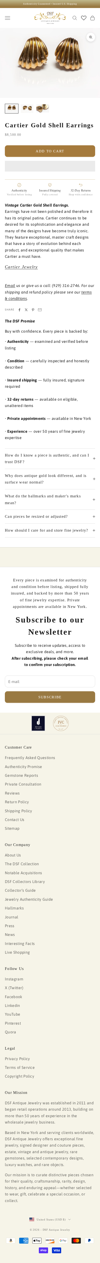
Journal (11, 917)
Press (10, 926)
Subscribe (50, 697)
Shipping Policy (18, 811)
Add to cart (50, 151)
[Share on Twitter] (26, 310)
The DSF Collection (22, 864)
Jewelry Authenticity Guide (29, 899)
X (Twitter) (14, 988)
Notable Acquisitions (23, 873)
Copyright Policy (19, 1076)
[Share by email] (40, 310)
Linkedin (12, 1005)
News (10, 934)
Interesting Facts (20, 943)
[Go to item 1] (11, 108)
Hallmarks (14, 908)
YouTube (12, 1014)
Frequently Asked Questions (30, 757)
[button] (50, 166)
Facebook (13, 997)
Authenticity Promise (23, 766)
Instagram (14, 979)
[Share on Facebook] (19, 310)
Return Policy (17, 802)
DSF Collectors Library (25, 881)
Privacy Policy (17, 1058)
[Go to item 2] (27, 108)
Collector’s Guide (20, 890)
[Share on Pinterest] (33, 310)
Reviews (12, 793)
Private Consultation (23, 784)
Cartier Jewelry (21, 266)
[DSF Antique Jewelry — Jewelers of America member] (38, 723)
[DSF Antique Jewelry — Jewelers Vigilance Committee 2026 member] (61, 723)
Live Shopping (17, 952)
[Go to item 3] (43, 108)
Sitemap (12, 828)
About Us (13, 855)
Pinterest (13, 1023)
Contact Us (14, 819)
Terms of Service (20, 1067)
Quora (10, 1032)
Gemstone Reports (21, 775)
